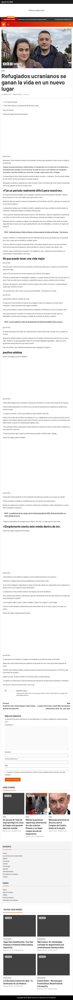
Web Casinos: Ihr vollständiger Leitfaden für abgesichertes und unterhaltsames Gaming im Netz (50, 945)
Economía (6, 861)
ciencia (5, 864)
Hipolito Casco (7, 94)
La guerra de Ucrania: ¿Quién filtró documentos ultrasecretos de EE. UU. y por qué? (53, 705)
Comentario (9, 725)
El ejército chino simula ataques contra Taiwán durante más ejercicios (19, 705)
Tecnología (6, 866)
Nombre (8, 752)
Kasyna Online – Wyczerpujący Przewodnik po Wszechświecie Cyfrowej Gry (49, 983)
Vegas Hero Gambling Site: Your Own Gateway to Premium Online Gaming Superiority (18, 945)
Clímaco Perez (19, 950)
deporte (5, 869)
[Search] (70, 24)
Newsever (42, 998)
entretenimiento (8, 871)
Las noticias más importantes (13, 856)
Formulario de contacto (10, 874)
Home (5, 853)
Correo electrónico (11, 759)
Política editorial (8, 898)
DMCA (5, 895)
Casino (5, 877)
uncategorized (7, 938)
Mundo (5, 858)
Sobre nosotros (8, 892)
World (3, 70)
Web (6, 766)
